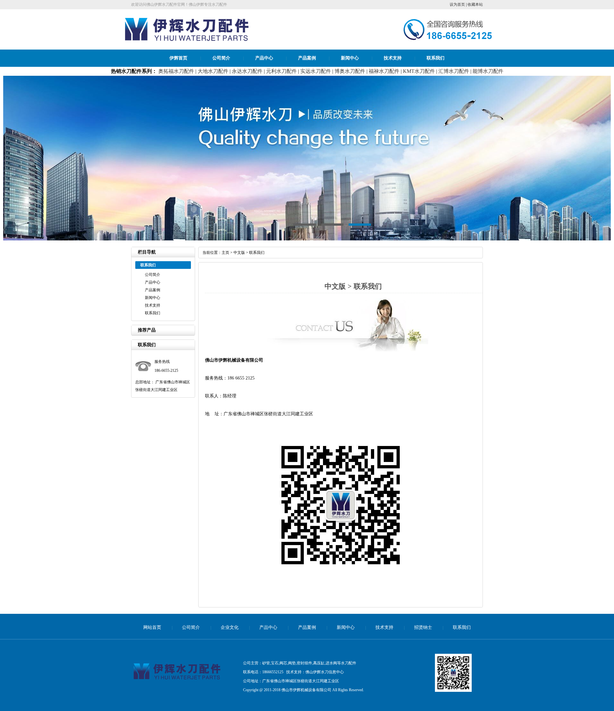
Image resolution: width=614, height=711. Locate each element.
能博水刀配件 (488, 71)
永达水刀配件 (247, 71)
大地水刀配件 (213, 71)
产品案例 (307, 58)
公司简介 (221, 58)
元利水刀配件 (281, 71)
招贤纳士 (423, 627)
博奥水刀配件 (350, 71)
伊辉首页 (178, 58)
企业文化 (230, 627)
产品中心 (264, 58)
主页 (225, 252)
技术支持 (393, 58)
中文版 (239, 252)
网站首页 (152, 627)
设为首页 (457, 4)
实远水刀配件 (315, 71)
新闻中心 (350, 58)
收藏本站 (475, 4)
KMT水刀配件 (419, 71)
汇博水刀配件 (453, 71)
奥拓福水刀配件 (176, 71)
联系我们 (436, 58)
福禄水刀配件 (384, 71)
